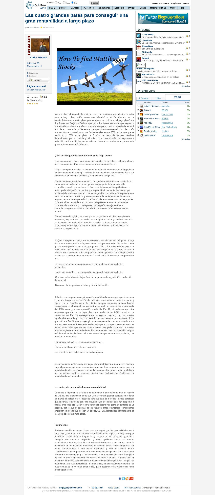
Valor (59, 3)
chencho (165, 106)
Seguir (37, 80)
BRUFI (165, 110)
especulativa (167, 123)
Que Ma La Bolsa (169, 127)
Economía (119, 8)
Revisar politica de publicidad (156, 488)
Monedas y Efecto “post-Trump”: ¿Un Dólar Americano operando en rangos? (164, 83)
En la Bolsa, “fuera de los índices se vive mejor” (163, 43)
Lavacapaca (167, 135)
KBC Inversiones (150, 80)
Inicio (52, 8)
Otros (173, 8)
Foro (182, 8)
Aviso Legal (113, 488)
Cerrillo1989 (167, 114)
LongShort (147, 40)
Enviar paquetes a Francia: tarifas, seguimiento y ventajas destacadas (164, 37)
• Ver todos (185, 86)
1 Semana (143, 98)
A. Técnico (89, 8)
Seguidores (32, 73)
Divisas (132, 8)
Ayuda (186, 3)
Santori (145, 58)
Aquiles (165, 131)
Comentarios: (34, 66)
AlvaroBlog (147, 46)
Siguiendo (31, 76)
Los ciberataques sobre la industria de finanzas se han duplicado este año (158, 71)
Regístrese (176, 3)
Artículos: (33, 63)
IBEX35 (165, 118)
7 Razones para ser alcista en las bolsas (160, 77)
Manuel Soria (148, 74)
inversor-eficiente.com (36, 90)
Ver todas (186, 139)
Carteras (75, 8)
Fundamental (104, 8)
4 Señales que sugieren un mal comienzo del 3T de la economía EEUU (164, 60)
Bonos (143, 8)
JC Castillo (147, 52)
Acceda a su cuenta (160, 3)
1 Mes (158, 98)
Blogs (68, 3)
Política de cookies (132, 488)
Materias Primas (158, 8)
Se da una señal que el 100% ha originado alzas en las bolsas (164, 55)
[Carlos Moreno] (38, 45)
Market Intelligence (145, 68)
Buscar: (50, 3)
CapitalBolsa (148, 34)
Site (75, 3)
